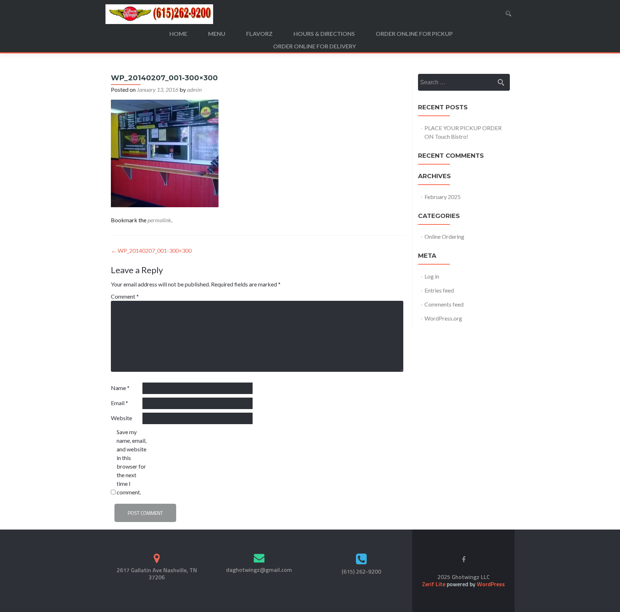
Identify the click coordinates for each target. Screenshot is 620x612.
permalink (159, 220)
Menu (216, 33)
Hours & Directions (324, 33)
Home (178, 33)
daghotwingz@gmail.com (259, 569)
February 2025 (442, 196)
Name (120, 387)
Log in (431, 276)
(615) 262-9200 (361, 571)
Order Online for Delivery (314, 46)
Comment (125, 296)
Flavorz (259, 33)
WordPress (490, 584)
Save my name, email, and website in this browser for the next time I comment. (131, 461)
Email (119, 402)
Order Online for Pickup (414, 33)
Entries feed (439, 290)
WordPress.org (443, 318)
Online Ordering (444, 236)
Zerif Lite (434, 584)
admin (194, 89)
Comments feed (444, 304)
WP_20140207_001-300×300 (151, 250)
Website (121, 417)
